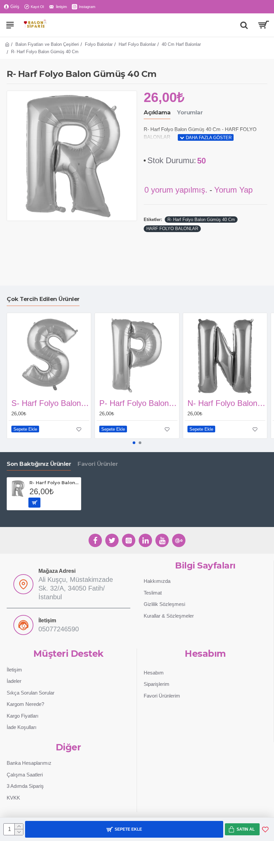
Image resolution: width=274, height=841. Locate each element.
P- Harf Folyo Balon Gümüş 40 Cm (138, 403)
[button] (134, 442)
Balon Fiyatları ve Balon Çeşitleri (47, 44)
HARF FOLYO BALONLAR (172, 228)
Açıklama (157, 112)
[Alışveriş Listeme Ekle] (265, 829)
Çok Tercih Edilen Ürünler (43, 299)
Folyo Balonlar (99, 44)
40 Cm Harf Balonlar (181, 44)
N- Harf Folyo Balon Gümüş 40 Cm (226, 403)
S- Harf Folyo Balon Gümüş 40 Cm (50, 403)
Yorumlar (189, 112)
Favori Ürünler (98, 463)
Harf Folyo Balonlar (137, 44)
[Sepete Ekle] (34, 503)
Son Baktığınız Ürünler (39, 463)
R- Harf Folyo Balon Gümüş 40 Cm (201, 219)
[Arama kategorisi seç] (244, 25)
